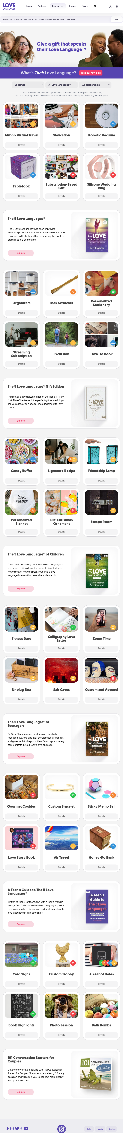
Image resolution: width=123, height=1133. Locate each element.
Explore (21, 253)
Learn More (70, 19)
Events (72, 6)
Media (100, 1129)
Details (21, 145)
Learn (29, 6)
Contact (112, 1129)
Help (89, 1129)
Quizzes (42, 6)
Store (85, 6)
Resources (57, 6)
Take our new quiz (90, 72)
